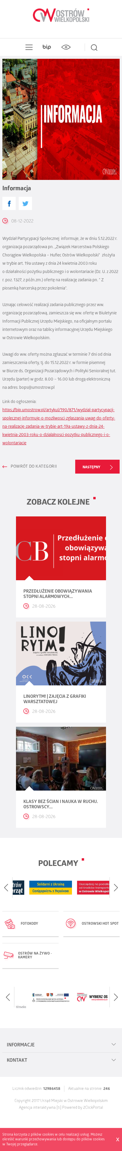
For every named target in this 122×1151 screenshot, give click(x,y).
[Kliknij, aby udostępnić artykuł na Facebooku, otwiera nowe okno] (9, 203)
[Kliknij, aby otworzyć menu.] (27, 47)
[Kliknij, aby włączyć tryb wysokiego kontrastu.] (65, 47)
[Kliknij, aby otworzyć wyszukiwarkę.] (94, 47)
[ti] (59, 1108)
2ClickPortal (93, 1108)
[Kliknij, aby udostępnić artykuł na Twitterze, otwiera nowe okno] (25, 203)
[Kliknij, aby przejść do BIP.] (46, 47)
